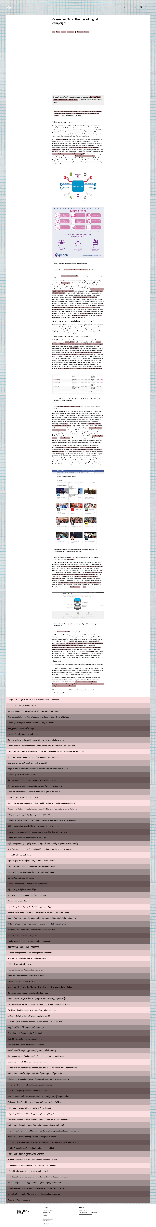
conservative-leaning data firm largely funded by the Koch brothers (82, 566)
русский (63, 32)
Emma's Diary (74, 348)
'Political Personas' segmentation (85, 156)
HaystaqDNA (90, 651)
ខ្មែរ (75, 32)
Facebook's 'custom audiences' (67, 447)
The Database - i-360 (62, 631)
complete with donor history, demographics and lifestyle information (79, 582)
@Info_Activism (83, 1210)
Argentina (77, 587)
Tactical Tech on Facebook (85, 1214)
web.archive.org (70, 559)
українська (70, 32)
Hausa (58, 32)
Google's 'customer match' (88, 447)
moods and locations (86, 313)
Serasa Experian (65, 438)
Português (80, 32)
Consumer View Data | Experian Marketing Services (75, 269)
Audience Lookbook (62, 139)
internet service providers (80, 315)
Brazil (72, 587)
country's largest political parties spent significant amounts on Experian (80, 368)
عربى (53, 32)
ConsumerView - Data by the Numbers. (69, 276)
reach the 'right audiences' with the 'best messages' (68, 154)
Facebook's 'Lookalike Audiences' (83, 449)
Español (86, 32)
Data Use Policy (46, 1220)
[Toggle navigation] (146, 7)
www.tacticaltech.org (48, 1218)
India (84, 587)
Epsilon (72, 342)
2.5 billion (65, 423)
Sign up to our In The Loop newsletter (88, 1212)
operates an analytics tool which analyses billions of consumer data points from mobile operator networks (78, 307)
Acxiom (67, 342)
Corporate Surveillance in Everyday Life (85, 297)
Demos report (65, 283)
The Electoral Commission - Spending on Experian (69, 406)
